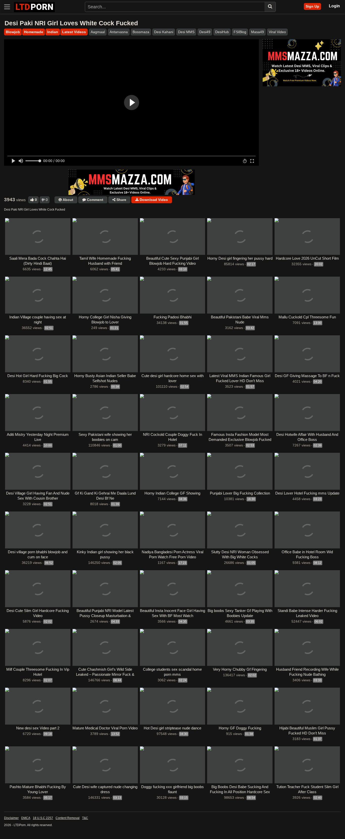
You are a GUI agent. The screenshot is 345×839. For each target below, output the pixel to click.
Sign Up (312, 6)
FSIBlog (240, 32)
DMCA (25, 818)
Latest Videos (74, 32)
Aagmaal (98, 32)
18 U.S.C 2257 (43, 818)
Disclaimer (11, 818)
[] (270, 7)
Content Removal (68, 818)
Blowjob (13, 32)
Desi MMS (186, 32)
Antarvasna (119, 32)
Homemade (33, 32)
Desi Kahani (163, 32)
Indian (52, 32)
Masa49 (257, 32)
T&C (85, 818)
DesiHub (222, 32)
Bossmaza (141, 32)
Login (334, 6)
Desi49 (204, 32)
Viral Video (277, 32)
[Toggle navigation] (9, 6)
